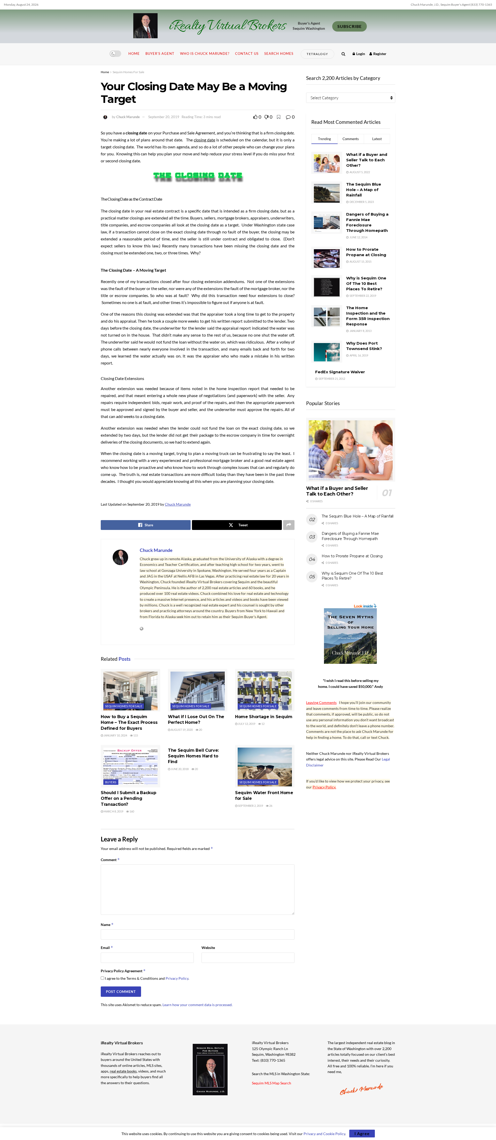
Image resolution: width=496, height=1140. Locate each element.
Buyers (111, 782)
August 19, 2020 (181, 729)
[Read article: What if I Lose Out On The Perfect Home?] (197, 690)
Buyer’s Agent (159, 53)
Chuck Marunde (128, 117)
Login (360, 53)
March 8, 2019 (113, 811)
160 (131, 811)
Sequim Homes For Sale (128, 72)
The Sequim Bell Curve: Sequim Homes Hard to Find (193, 756)
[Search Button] (343, 53)
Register (379, 53)
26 (270, 805)
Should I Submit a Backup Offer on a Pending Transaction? (128, 798)
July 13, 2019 (246, 723)
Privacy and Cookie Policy (324, 1133)
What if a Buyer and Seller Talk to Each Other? (366, 160)
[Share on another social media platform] (289, 525)
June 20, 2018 (179, 769)
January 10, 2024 (115, 735)
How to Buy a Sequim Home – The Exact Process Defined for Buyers (129, 722)
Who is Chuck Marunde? (204, 53)
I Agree (362, 1133)
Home (134, 53)
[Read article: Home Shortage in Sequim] (265, 690)
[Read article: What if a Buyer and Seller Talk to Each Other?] (350, 450)
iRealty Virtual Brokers (227, 26)
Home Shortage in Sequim (263, 716)
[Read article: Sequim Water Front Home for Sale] (265, 766)
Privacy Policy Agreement (123, 970)
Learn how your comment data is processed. (197, 1004)
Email (107, 947)
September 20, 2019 (163, 117)
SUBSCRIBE (349, 26)
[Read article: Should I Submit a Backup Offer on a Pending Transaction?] (130, 766)
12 (263, 723)
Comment (110, 859)
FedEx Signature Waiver (340, 371)
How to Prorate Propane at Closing (352, 556)
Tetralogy (317, 54)
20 (200, 729)
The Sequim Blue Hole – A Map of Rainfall (363, 189)
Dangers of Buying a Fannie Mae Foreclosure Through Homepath (350, 536)
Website (208, 947)
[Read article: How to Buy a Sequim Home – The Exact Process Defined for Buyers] (130, 690)
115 (135, 735)
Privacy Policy (177, 978)
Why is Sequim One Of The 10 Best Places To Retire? (366, 283)
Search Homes (278, 53)
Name (107, 924)
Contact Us (247, 53)
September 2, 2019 (250, 805)
